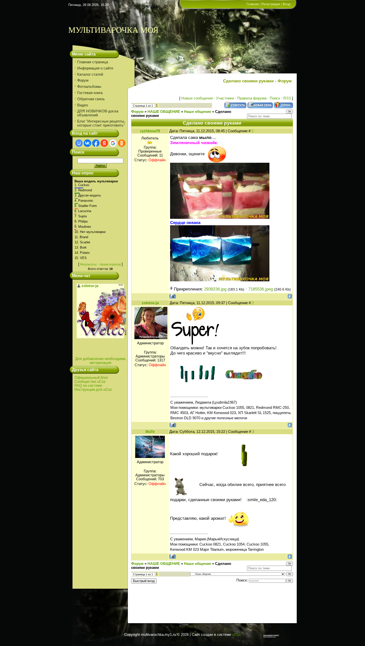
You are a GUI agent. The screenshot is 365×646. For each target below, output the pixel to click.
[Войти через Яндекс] (104, 143)
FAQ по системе (88, 386)
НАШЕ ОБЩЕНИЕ (163, 112)
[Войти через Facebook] (96, 143)
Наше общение (197, 112)
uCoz (236, 635)
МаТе (150, 432)
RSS (287, 98)
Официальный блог (91, 378)
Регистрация (270, 4)
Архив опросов (110, 264)
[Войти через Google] (113, 143)
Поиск (275, 98)
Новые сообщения (197, 98)
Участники (225, 98)
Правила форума (251, 98)
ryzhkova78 (150, 131)
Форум (137, 112)
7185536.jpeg (260, 289)
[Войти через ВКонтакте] (87, 143)
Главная (253, 4)
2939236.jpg (215, 289)
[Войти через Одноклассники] (121, 143)
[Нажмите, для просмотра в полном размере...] (219, 217)
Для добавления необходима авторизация (100, 361)
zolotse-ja (150, 303)
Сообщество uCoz (90, 382)
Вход (287, 4)
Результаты (88, 264)
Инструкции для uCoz (93, 389)
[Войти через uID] (79, 143)
